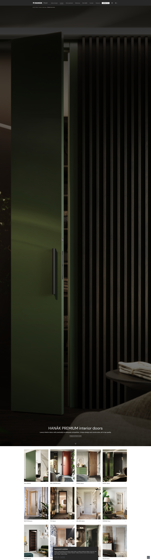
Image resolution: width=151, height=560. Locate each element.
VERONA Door (106, 521)
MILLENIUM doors (55, 483)
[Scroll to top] (148, 553)
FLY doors (53, 521)
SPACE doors (80, 483)
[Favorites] (112, 3)
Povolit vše (56, 557)
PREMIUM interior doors (75, 436)
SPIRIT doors (106, 483)
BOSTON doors (28, 521)
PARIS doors (27, 558)
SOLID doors (106, 558)
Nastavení (62, 557)
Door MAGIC (27, 483)
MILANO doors (80, 521)
